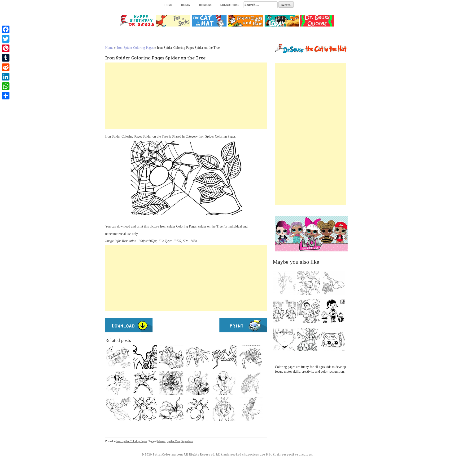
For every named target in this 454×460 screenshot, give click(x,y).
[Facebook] (5, 29)
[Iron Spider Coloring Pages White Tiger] (118, 383)
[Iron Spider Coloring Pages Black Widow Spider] (198, 409)
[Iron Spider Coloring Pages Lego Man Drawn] (118, 409)
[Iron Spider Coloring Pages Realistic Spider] (171, 409)
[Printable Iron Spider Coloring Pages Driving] (171, 357)
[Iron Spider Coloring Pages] (145, 357)
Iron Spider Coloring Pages (135, 47)
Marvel (161, 441)
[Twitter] (5, 39)
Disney (185, 5)
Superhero (187, 441)
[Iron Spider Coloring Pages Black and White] (198, 357)
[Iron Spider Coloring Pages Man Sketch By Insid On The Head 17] (224, 409)
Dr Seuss (205, 5)
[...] (286, 284)
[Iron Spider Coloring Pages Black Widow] (251, 383)
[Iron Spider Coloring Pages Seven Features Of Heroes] (145, 383)
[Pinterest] (5, 48)
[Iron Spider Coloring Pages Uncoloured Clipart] (118, 357)
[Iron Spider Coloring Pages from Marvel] (224, 383)
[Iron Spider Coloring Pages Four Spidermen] (198, 383)
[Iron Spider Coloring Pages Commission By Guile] (171, 383)
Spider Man (173, 441)
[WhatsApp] (5, 86)
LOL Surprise (229, 5)
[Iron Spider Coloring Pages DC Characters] (251, 409)
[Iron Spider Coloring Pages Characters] (224, 357)
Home (168, 5)
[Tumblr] (5, 58)
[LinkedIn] (5, 76)
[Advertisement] (186, 96)
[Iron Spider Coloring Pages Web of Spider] (145, 409)
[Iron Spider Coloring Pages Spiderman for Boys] (251, 357)
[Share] (5, 95)
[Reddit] (5, 67)
